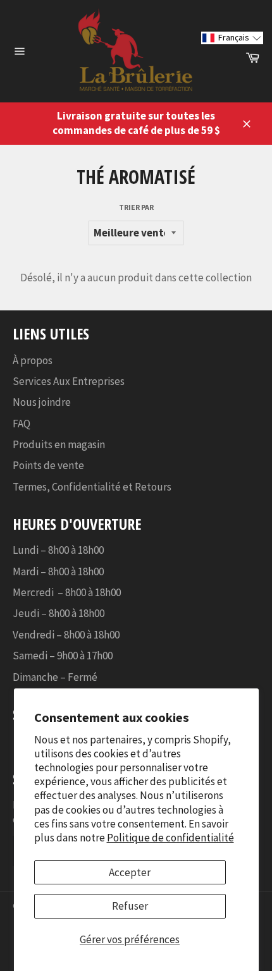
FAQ (21, 424)
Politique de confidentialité (170, 838)
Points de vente (48, 465)
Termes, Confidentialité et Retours (92, 487)
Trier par (136, 207)
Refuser (130, 906)
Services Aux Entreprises (69, 381)
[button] (232, 38)
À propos (33, 360)
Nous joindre (42, 402)
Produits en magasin (59, 444)
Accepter (130, 872)
